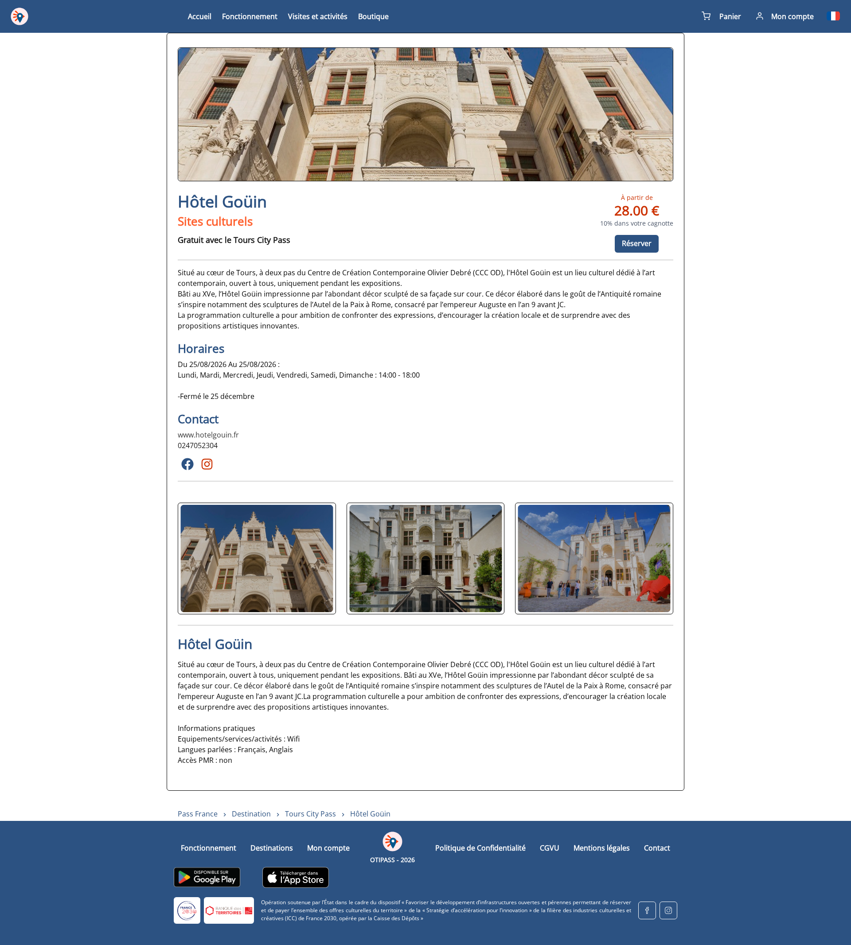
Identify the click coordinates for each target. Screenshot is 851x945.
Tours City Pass (310, 814)
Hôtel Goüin (370, 814)
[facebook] (647, 910)
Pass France (198, 814)
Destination (251, 814)
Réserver (637, 243)
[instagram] (668, 910)
